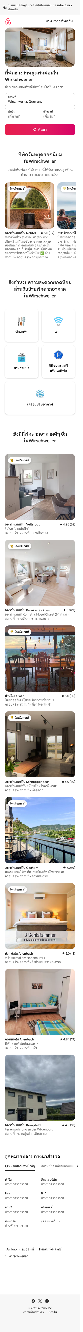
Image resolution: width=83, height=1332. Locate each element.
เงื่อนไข (52, 1312)
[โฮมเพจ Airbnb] (8, 21)
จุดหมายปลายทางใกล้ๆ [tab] (20, 1166)
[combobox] (40, 101)
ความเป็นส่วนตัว (33, 1312)
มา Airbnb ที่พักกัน (59, 21)
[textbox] (22, 116)
